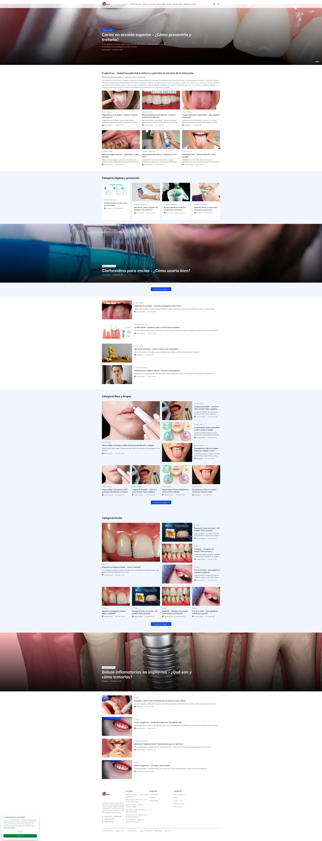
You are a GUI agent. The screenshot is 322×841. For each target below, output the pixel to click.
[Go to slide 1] (315, 61)
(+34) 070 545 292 (109, 819)
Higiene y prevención (149, 4)
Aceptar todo (20, 836)
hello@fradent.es (108, 822)
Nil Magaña (105, 681)
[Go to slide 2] (317, 61)
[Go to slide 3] (318, 61)
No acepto (20, 832)
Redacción (153, 791)
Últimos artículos (136, 4)
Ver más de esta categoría (160, 289)
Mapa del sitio (167, 831)
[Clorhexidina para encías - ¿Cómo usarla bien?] (161, 253)
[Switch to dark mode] (218, 4)
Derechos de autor (120, 831)
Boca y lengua (161, 4)
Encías (169, 4)
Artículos (129, 791)
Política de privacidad (132, 831)
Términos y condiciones (107, 831)
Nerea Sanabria (106, 49)
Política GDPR (149, 831)
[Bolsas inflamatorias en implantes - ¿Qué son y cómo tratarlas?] (161, 662)
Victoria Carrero (106, 275)
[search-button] (214, 4)
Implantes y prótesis (190, 4)
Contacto (141, 831)
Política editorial (158, 831)
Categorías (178, 791)
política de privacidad (9, 827)
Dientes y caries (177, 4)
